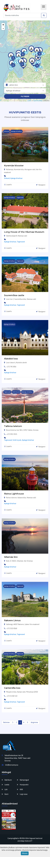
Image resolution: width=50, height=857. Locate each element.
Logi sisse (23, 794)
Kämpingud (24, 780)
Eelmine (6, 722)
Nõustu (24, 853)
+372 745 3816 (11, 367)
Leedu (7, 785)
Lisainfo (9, 185)
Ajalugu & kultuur (16, 178)
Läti (6, 789)
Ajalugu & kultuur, (10, 242)
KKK (21, 789)
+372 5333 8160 (11, 628)
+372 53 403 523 (11, 696)
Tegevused (21, 242)
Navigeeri (41, 185)
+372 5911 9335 (11, 434)
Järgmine (34, 722)
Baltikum (8, 780)
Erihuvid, (7, 178)
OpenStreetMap (37, 100)
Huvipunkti (24, 785)
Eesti (6, 794)
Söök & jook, (17, 440)
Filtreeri (25, 96)
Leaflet (29, 100)
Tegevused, (8, 440)
